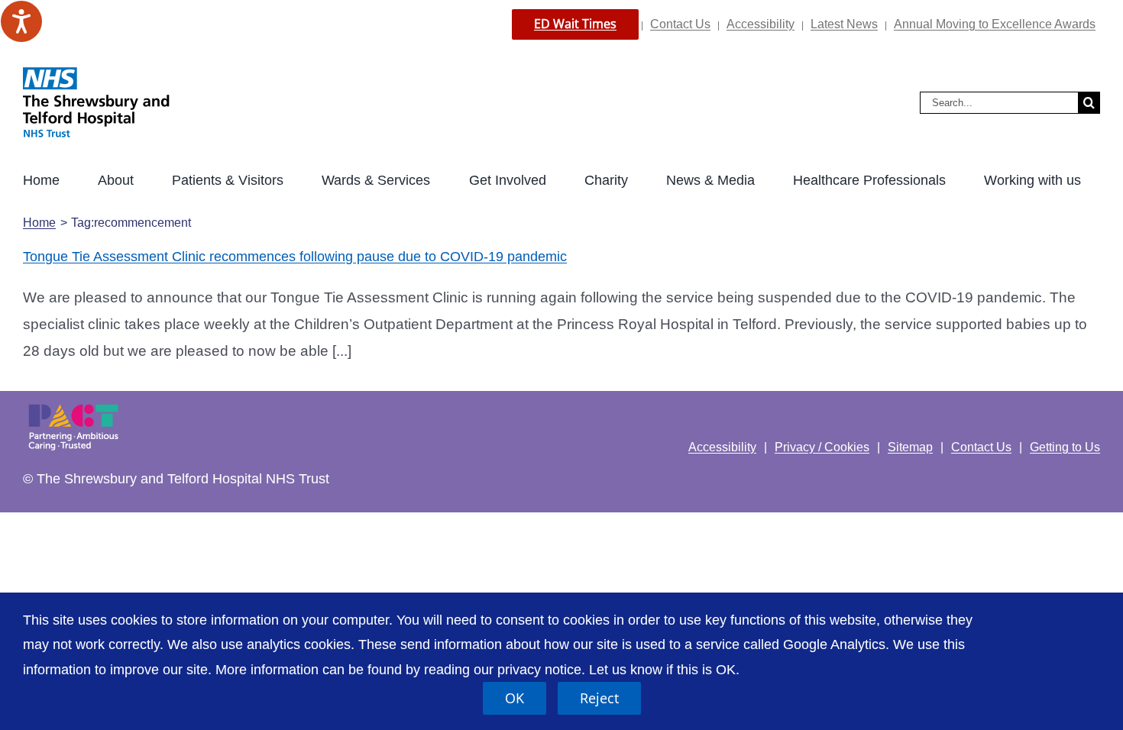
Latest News (844, 24)
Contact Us (680, 24)
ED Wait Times (575, 23)
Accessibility (761, 24)
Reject (599, 698)
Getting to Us (1065, 447)
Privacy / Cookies (822, 447)
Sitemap (910, 447)
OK (514, 698)
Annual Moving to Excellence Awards (994, 24)
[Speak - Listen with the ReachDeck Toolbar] (21, 21)
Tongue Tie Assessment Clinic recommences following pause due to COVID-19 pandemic (295, 256)
